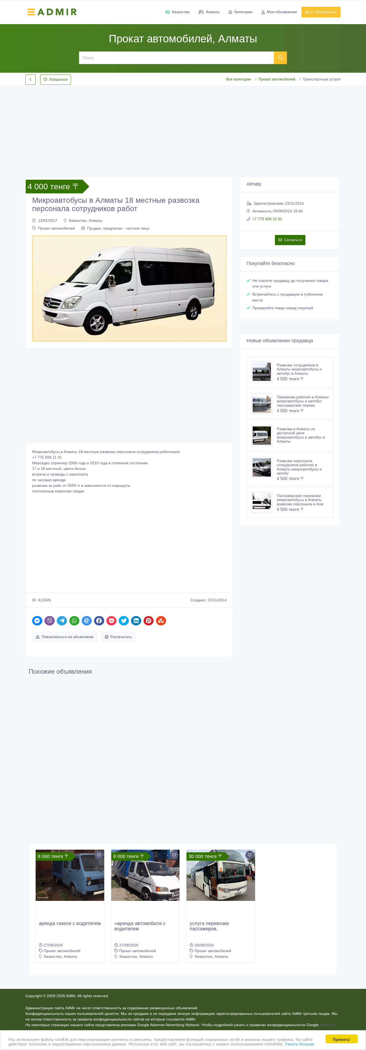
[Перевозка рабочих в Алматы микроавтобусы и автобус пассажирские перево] (264, 403)
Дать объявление (321, 12)
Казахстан (181, 12)
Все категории (238, 79)
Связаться (293, 240)
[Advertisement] (183, 127)
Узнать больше (299, 1043)
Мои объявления (282, 12)
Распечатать (121, 637)
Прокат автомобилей (277, 79)
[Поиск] (280, 57)
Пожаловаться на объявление (67, 637)
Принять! (341, 1039)
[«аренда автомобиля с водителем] (145, 875)
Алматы (212, 12)
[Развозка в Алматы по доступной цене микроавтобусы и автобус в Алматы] (264, 435)
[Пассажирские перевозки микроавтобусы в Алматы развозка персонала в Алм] (264, 502)
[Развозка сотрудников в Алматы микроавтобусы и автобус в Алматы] (264, 371)
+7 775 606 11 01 (267, 219)
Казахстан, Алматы (85, 220)
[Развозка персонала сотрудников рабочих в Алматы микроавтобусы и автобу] (264, 467)
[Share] (37, 620)
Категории (243, 12)
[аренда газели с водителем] (70, 875)
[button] (39, 288)
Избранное (58, 80)
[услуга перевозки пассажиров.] (220, 875)
